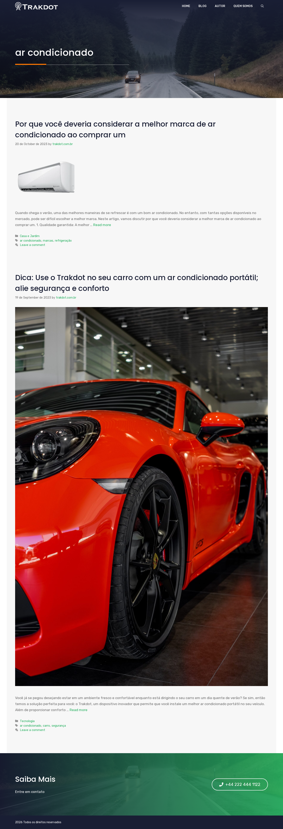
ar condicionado (30, 240)
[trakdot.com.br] (36, 6)
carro (46, 725)
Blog (202, 6)
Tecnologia (27, 721)
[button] (262, 6)
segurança (59, 725)
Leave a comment (32, 245)
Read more (102, 225)
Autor (220, 6)
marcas (48, 240)
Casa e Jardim (30, 236)
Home (186, 6)
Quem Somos (243, 6)
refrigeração (63, 240)
